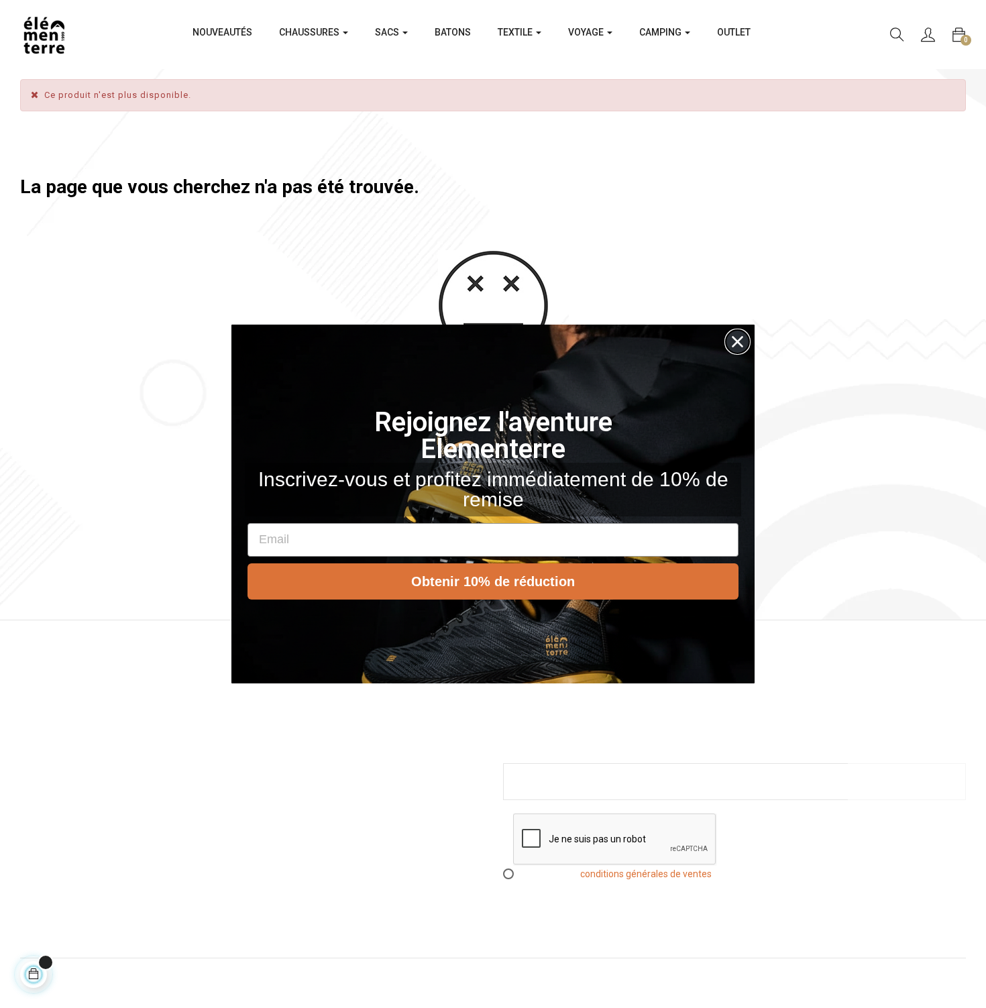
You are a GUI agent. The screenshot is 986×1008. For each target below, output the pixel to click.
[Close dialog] (737, 341)
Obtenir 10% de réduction (493, 581)
